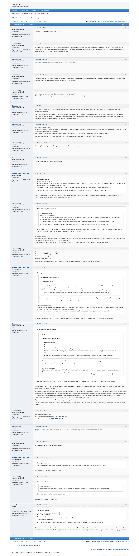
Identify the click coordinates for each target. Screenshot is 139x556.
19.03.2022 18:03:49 (41, 59)
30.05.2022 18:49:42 (41, 173)
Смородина (16, 28)
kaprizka (15, 505)
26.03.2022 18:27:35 (41, 90)
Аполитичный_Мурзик (20, 173)
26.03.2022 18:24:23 (41, 75)
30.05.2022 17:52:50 (41, 142)
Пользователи (34, 10)
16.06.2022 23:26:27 (41, 505)
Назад (21, 22)
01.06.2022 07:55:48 (41, 476)
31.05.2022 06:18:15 (41, 267)
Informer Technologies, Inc (121, 549)
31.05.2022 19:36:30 (41, 442)
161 (40, 22)
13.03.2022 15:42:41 (41, 43)
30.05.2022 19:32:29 (41, 248)
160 (35, 22)
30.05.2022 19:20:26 (41, 203)
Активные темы (23, 10)
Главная (14, 10)
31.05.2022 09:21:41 (41, 324)
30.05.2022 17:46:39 (41, 124)
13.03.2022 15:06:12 (41, 28)
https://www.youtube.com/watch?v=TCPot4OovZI (49, 419)
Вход (52, 10)
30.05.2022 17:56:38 (41, 158)
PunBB (100, 549)
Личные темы (24, 18)
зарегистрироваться (121, 22)
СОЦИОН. (16, 4)
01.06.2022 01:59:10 (41, 457)
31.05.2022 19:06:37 (41, 410)
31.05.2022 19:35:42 (41, 426)
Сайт (13, 535)
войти (110, 22)
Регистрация (45, 10)
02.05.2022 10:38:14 (41, 106)
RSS (126, 24)
